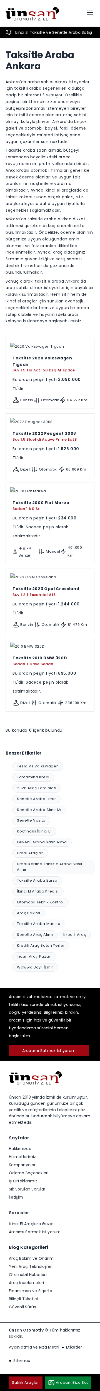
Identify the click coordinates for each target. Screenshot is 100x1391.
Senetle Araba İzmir (36, 798)
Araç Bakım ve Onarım (31, 1258)
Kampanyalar (22, 1165)
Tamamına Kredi (33, 777)
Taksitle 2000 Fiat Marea (40, 505)
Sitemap (21, 1360)
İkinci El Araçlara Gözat (31, 1224)
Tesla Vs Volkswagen (38, 766)
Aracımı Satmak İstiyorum (35, 1232)
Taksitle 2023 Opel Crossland (45, 591)
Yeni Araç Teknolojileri (30, 1266)
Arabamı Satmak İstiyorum (49, 1050)
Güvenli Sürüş (22, 1307)
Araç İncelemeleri (26, 1282)
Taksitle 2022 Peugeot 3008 (44, 436)
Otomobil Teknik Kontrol (40, 902)
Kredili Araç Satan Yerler (41, 945)
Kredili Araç (74, 934)
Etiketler (74, 1347)
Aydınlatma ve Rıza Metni (34, 1347)
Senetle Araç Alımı (35, 934)
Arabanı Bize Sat (72, 1382)
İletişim (16, 1197)
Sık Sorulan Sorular (27, 1189)
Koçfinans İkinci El (34, 831)
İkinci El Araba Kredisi (38, 891)
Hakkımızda (20, 1148)
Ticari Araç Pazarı (34, 956)
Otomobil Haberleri (28, 1274)
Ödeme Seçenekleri (29, 1173)
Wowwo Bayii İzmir (35, 967)
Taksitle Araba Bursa (37, 880)
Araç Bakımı (28, 913)
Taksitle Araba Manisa (39, 923)
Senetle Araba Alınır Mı (39, 809)
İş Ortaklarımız (23, 1181)
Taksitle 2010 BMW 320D (39, 660)
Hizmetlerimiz (22, 1156)
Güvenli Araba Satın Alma (42, 842)
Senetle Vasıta (31, 820)
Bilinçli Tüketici (23, 1299)
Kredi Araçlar (30, 853)
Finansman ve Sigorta (30, 1291)
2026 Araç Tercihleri (36, 788)
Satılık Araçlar (25, 1382)
